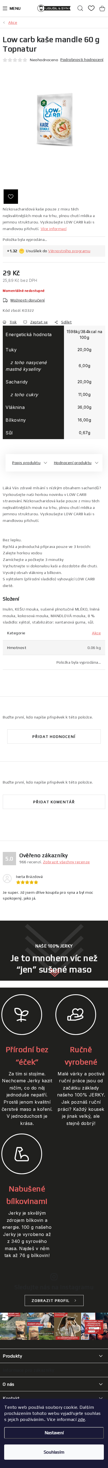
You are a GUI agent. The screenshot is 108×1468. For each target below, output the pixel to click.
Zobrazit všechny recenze (66, 862)
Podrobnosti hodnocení (82, 59)
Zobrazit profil (51, 1300)
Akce (96, 633)
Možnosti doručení (28, 300)
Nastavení (54, 1432)
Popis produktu (26, 462)
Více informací (54, 228)
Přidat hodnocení (54, 736)
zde (81, 1419)
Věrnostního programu (69, 251)
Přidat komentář (54, 802)
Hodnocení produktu (73, 462)
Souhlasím (54, 1452)
